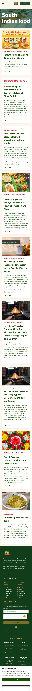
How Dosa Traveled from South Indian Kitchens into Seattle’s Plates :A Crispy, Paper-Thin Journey (15, 332)
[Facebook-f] (4, 578)
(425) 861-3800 (9, 648)
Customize (16, 684)
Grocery (10, 80)
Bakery (5, 80)
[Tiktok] (15, 578)
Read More (7, 71)
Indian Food (10, 51)
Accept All (16, 679)
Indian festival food (9, 194)
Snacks (14, 81)
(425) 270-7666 (9, 663)
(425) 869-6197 (23, 664)
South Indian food (19, 51)
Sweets (6, 83)
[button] (3, 3)
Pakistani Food (7, 81)
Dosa (5, 51)
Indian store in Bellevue (12, 566)
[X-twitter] (13, 578)
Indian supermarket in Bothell (17, 568)
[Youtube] (10, 578)
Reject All (16, 688)
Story (25, 51)
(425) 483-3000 (23, 649)
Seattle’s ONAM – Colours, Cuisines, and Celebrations (15, 460)
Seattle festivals (20, 452)
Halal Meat (15, 80)
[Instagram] (7, 578)
